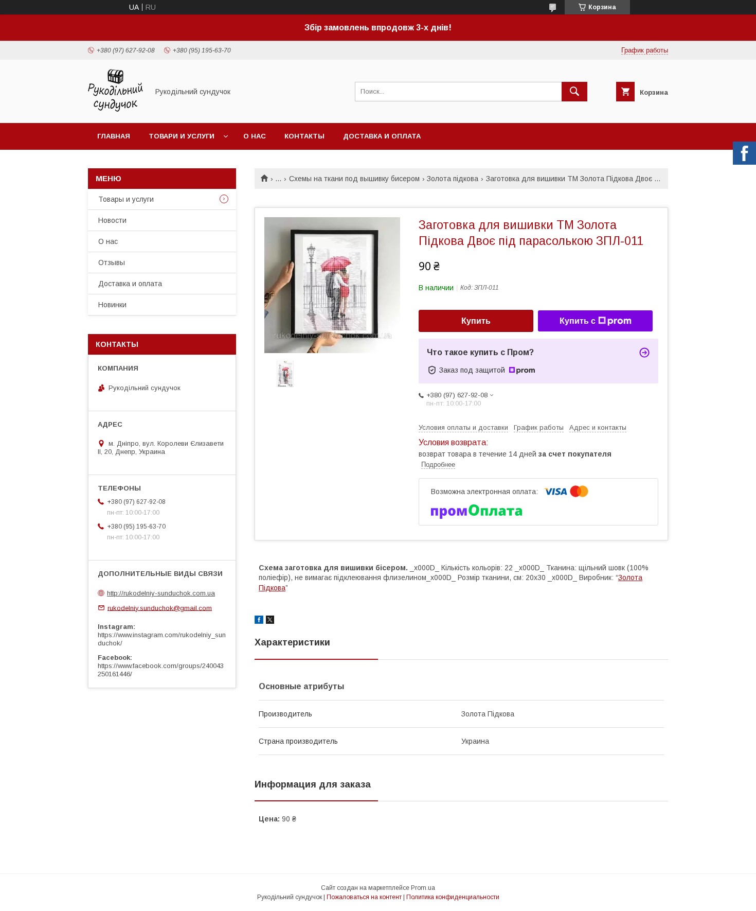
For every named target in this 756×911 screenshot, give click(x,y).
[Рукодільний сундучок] (115, 110)
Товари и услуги (181, 136)
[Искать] (574, 91)
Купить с (578, 321)
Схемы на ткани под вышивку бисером (354, 178)
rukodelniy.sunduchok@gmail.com (159, 607)
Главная (113, 136)
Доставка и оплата (382, 136)
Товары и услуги (126, 199)
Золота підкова (452, 178)
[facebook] (259, 621)
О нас (254, 136)
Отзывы (111, 262)
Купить (476, 321)
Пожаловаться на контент (364, 897)
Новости (112, 220)
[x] (270, 621)
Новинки (112, 305)
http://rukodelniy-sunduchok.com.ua (161, 593)
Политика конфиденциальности (452, 897)
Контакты (304, 136)
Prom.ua (423, 887)
